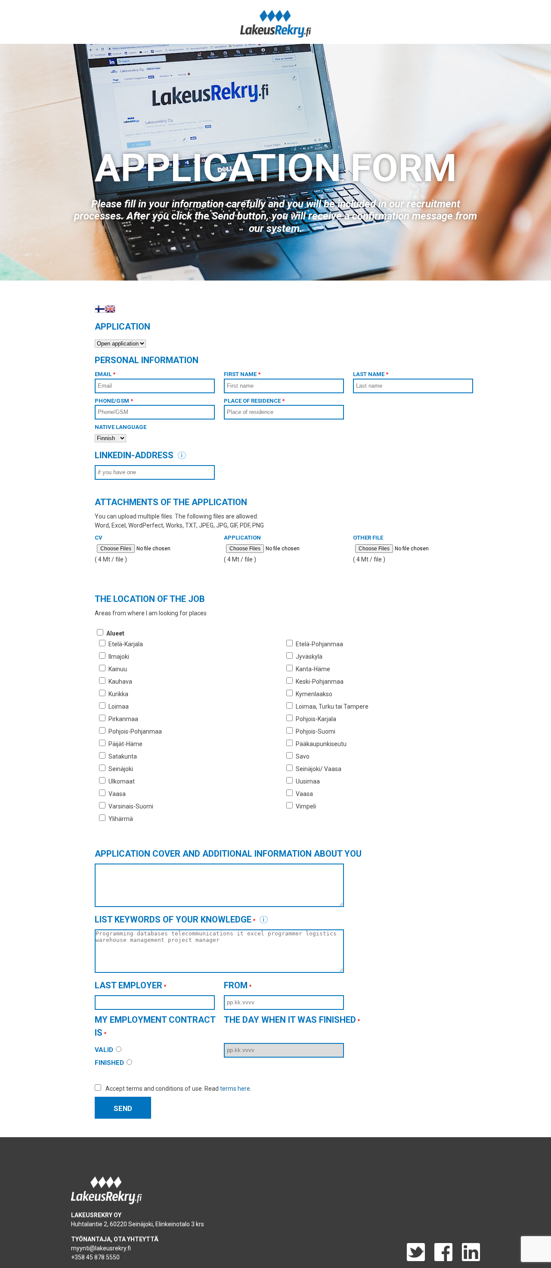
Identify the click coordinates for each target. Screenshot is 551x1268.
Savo (303, 756)
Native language (120, 427)
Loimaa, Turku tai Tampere (332, 706)
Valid (105, 1050)
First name (242, 374)
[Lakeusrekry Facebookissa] (439, 1259)
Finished (110, 1063)
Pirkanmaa (123, 719)
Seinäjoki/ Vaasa (318, 768)
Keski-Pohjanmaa (320, 681)
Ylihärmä (120, 818)
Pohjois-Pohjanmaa (135, 731)
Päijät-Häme (125, 743)
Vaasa (117, 793)
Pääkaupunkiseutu (321, 743)
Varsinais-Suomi (130, 806)
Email (105, 374)
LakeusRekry (275, 24)
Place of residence (254, 401)
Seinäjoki (120, 768)
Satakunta (122, 756)
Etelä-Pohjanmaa (319, 644)
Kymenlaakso (314, 694)
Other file (368, 537)
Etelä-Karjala (125, 644)
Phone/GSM (114, 401)
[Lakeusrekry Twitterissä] (416, 1259)
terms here (235, 1088)
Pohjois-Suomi (315, 731)
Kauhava (120, 681)
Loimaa (118, 706)
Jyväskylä (309, 656)
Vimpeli (306, 806)
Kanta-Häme (313, 669)
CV (98, 537)
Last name (370, 374)
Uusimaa (308, 781)
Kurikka (118, 694)
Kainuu (117, 669)
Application (242, 537)
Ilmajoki (118, 656)
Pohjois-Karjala (316, 719)
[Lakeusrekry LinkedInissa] (467, 1259)
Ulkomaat (121, 781)
